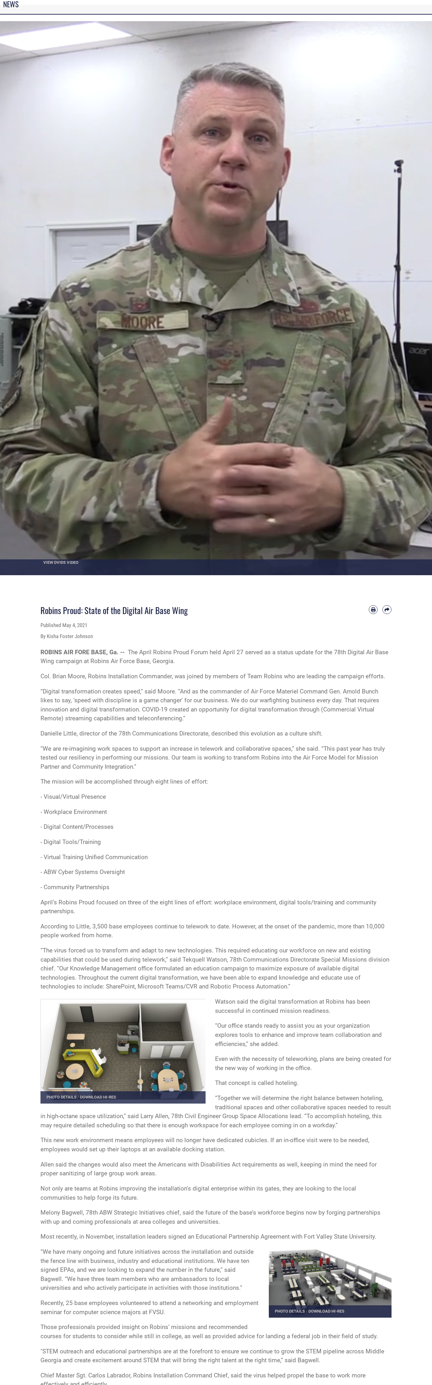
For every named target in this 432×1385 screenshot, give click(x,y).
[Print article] (373, 609)
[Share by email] (387, 609)
